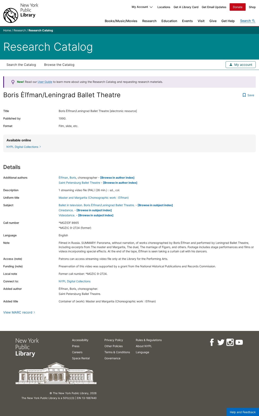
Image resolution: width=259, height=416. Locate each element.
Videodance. (67, 215)
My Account (140, 7)
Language (142, 352)
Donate (237, 7)
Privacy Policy (113, 340)
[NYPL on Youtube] (239, 342)
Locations (163, 7)
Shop (252, 7)
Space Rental (81, 358)
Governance (112, 358)
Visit (201, 21)
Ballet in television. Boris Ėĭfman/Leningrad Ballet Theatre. (97, 205)
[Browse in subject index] (155, 205)
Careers (77, 352)
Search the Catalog (21, 65)
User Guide (45, 81)
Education (169, 21)
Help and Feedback (243, 412)
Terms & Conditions (117, 352)
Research (149, 21)
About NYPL (144, 346)
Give (213, 21)
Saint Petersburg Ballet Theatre (79, 182)
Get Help (228, 21)
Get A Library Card (186, 7)
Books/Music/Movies (121, 21)
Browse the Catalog (59, 65)
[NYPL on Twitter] (221, 342)
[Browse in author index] (117, 177)
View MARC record (17, 312)
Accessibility (80, 340)
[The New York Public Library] (20, 13)
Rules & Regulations (149, 340)
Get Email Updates (214, 7)
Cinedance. (66, 210)
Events (187, 21)
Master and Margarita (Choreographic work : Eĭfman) (94, 197)
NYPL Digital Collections (74, 281)
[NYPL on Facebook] (211, 342)
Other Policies (113, 346)
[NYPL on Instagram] (230, 342)
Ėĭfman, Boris (67, 177)
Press (75, 346)
